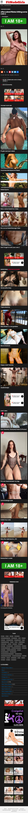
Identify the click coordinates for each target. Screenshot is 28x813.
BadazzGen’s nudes (6, 558)
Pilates (17, 75)
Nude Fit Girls (18, 654)
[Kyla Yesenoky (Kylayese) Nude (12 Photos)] (14, 420)
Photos (3, 657)
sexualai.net (14, 810)
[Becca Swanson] (14, 336)
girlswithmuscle (5, 642)
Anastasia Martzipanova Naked (10, 170)
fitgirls (24, 638)
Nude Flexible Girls (7, 689)
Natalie (3, 650)
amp (3, 636)
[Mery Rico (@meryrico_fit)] (14, 530)
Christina (17, 636)
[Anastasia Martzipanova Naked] (14, 161)
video (8, 659)
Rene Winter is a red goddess (9, 326)
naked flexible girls (6, 648)
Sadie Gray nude (6, 520)
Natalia (24, 648)
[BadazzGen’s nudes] (14, 549)
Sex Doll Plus (14, 811)
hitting (7, 75)
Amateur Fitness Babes (7, 667)
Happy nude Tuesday (7, 365)
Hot (2, 413)
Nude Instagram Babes (8, 691)
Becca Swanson (5, 346)
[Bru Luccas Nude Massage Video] (14, 219)
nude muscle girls (17, 655)
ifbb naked (22, 642)
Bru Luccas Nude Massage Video (10, 228)
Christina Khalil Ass (6, 638)
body (12, 636)
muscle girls (10, 646)
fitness (3, 640)
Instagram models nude (7, 168)
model (3, 646)
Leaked (15, 644)
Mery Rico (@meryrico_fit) (9, 539)
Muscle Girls (4, 682)
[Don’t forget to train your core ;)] (14, 238)
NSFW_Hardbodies (12, 650)
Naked (12, 75)
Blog (3, 670)
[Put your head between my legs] (14, 456)
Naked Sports (5, 190)
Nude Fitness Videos (6, 149)
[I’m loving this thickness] (7, 595)
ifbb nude (4, 644)
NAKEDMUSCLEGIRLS (6, 810)
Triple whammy (5, 307)
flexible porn (18, 640)
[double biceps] (14, 377)
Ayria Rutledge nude (7, 500)
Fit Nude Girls (10, 640)
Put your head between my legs (10, 481)
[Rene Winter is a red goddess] (14, 317)
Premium (14, 657)
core (3, 75)
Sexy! (24, 657)
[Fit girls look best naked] (14, 129)
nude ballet (13, 652)
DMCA (5, 808)
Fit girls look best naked (8, 151)
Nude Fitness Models (6, 655)
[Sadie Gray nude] (14, 510)
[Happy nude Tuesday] (14, 356)
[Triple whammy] (14, 298)
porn (9, 657)
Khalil (10, 644)
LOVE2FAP (22, 808)
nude (19, 650)
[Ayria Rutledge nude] (14, 491)
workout (14, 659)
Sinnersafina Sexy (6, 288)
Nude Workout (5, 696)
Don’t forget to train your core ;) (10, 247)
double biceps (5, 388)
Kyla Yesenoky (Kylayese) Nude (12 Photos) (14, 429)
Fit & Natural (5, 672)
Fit (19, 638)
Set (19, 657)
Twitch (3, 659)
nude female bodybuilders (8, 654)
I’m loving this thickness (6, 608)
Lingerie (21, 644)
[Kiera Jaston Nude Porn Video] (14, 199)
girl (23, 640)
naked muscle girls (17, 648)
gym (12, 642)
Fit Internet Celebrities (7, 675)
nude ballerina (5, 652)
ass (7, 636)
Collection (15, 638)
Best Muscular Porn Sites (13, 808)
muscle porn (18, 646)
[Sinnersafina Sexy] (14, 278)
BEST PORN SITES (22, 810)
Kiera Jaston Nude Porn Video (9, 209)
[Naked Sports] (14, 180)
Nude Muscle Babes (14, 269)
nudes (25, 655)
